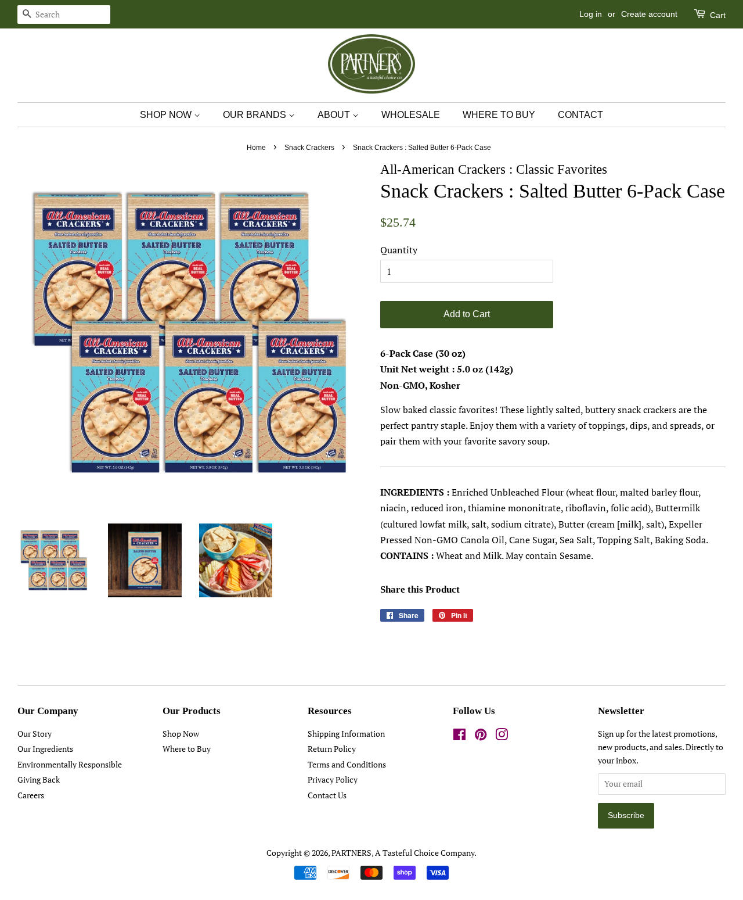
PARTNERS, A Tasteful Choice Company (402, 853)
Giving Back (38, 779)
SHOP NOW (167, 115)
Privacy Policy (333, 779)
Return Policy (332, 749)
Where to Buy (187, 749)
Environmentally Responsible (69, 764)
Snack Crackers (309, 148)
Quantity (398, 249)
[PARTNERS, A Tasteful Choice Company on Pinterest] (480, 737)
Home (256, 148)
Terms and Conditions (347, 764)
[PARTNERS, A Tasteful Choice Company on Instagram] (501, 737)
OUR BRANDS (255, 115)
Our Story (34, 734)
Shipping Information (346, 734)
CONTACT (580, 115)
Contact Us (327, 795)
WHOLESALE (410, 115)
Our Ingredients (45, 749)
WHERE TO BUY (499, 115)
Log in (590, 14)
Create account (649, 14)
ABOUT (335, 115)
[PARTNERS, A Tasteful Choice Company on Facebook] (459, 737)
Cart (717, 15)
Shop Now (181, 734)
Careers (30, 795)
